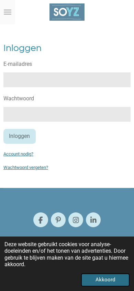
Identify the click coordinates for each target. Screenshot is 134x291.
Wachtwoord (18, 98)
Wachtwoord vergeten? (25, 167)
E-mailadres (17, 64)
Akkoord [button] (105, 280)
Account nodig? (18, 154)
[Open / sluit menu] (7, 12)
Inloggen (19, 136)
